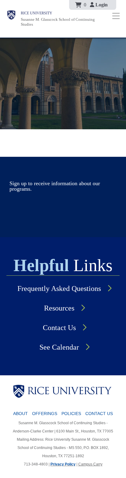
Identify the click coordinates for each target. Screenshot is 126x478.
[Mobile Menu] (116, 15)
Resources (59, 308)
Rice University (36, 13)
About (20, 413)
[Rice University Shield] (11, 18)
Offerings (44, 413)
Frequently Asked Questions (59, 288)
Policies (71, 413)
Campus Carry (90, 464)
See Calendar (59, 347)
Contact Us (59, 328)
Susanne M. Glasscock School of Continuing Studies (58, 22)
